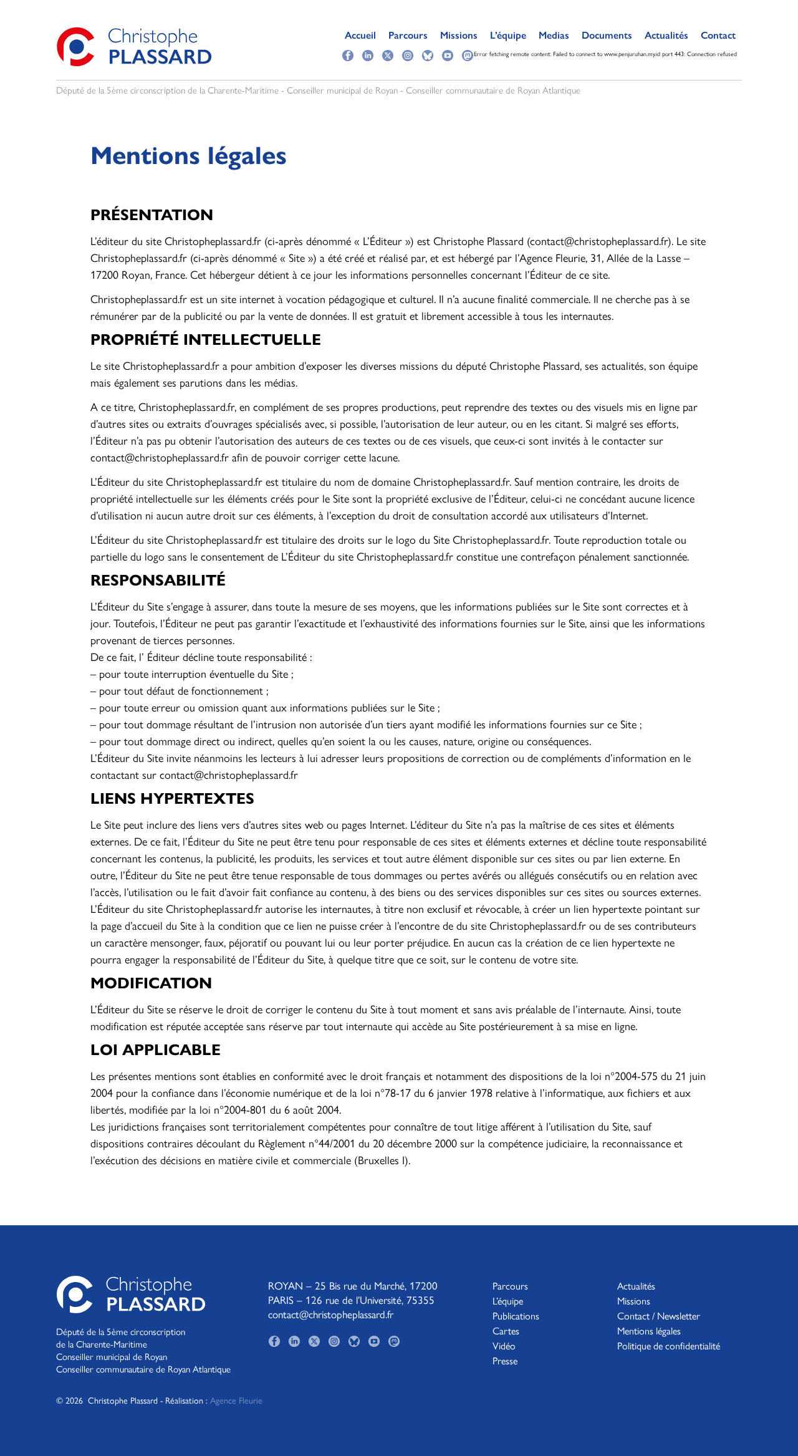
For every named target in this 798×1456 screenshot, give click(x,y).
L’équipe (508, 35)
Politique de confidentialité (668, 1345)
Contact (718, 35)
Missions (459, 35)
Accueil (360, 35)
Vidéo (504, 1345)
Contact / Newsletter (658, 1315)
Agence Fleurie (236, 1400)
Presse (505, 1360)
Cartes (506, 1330)
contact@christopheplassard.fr (330, 1313)
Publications (516, 1315)
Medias (554, 35)
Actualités (666, 35)
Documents (607, 35)
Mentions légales (649, 1330)
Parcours (408, 35)
